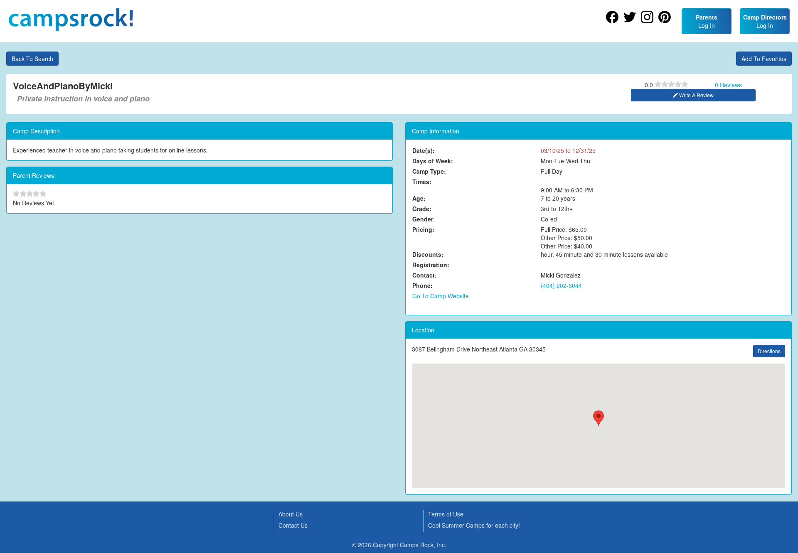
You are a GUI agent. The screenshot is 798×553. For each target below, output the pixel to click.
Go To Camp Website (440, 296)
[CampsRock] (70, 19)
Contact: (424, 275)
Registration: (430, 265)
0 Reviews (728, 85)
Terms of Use (445, 514)
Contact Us (293, 525)
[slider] (671, 84)
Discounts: (427, 254)
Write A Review (696, 94)
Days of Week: (432, 161)
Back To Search (32, 58)
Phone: (422, 285)
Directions (769, 350)
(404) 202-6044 (561, 285)
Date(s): (423, 150)
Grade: (421, 208)
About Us (290, 514)
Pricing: (423, 229)
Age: (419, 198)
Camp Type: (429, 171)
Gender (422, 219)
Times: (421, 181)
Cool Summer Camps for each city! (474, 525)
